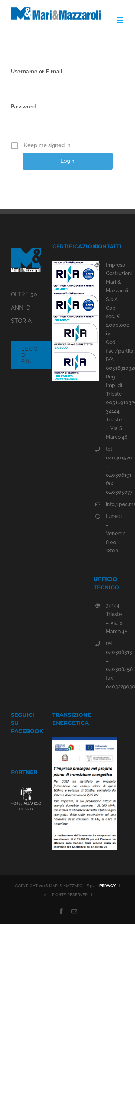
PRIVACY (107, 885)
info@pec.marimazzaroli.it (115, 504)
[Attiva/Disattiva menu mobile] (120, 20)
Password (23, 106)
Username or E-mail (37, 71)
